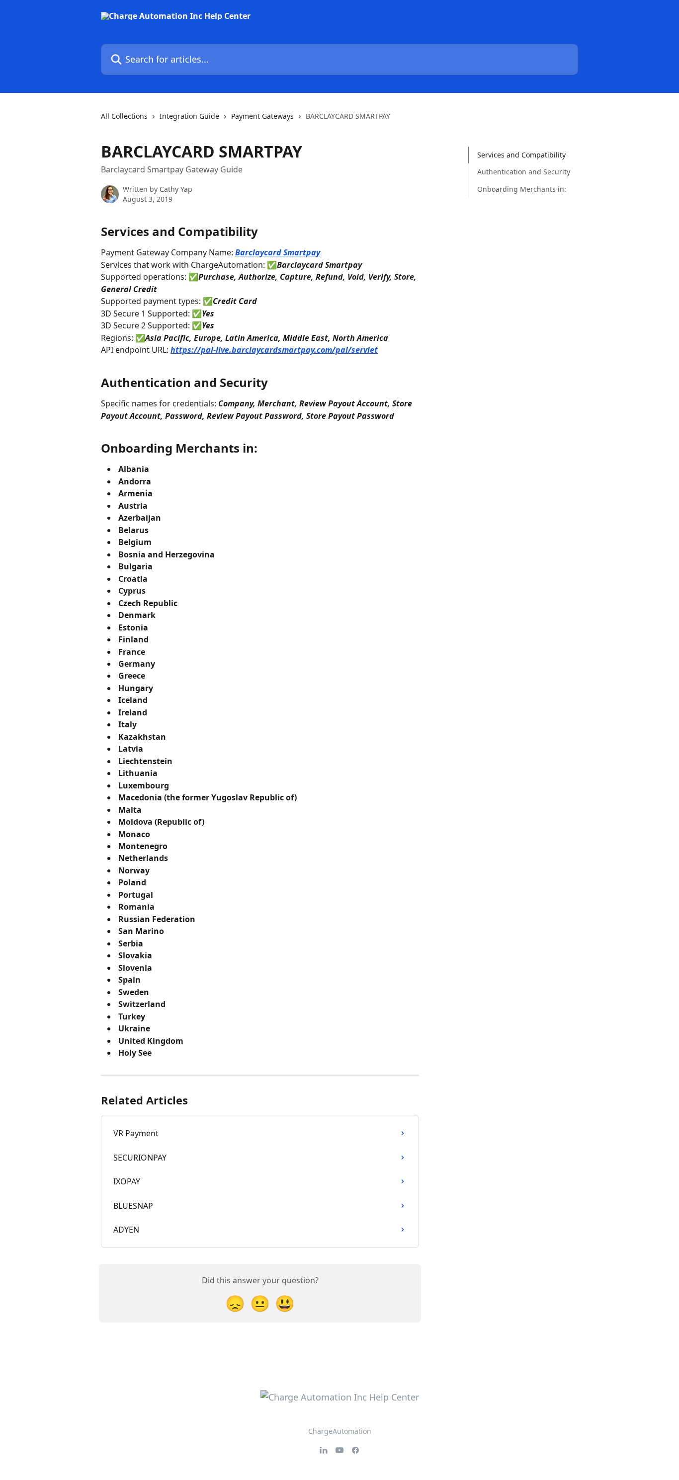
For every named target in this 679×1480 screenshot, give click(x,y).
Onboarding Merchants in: (521, 189)
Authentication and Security (523, 171)
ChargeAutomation (339, 1431)
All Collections (124, 116)
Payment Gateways (262, 116)
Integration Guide (189, 116)
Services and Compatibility (521, 154)
